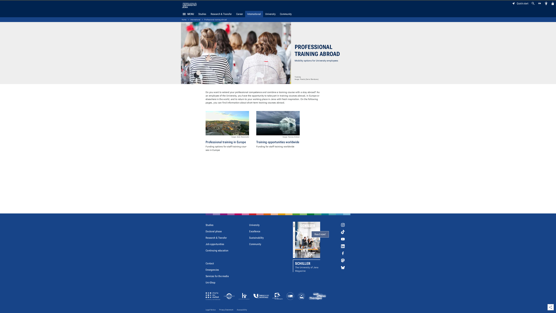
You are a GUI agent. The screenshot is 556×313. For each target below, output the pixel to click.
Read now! (320, 234)
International (254, 14)
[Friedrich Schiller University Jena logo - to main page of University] (189, 5)
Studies (202, 14)
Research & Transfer (221, 14)
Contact (210, 263)
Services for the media (217, 276)
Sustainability (256, 237)
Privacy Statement (226, 310)
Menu (190, 14)
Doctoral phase (214, 231)
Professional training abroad (215, 20)
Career (239, 14)
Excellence (254, 231)
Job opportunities (215, 244)
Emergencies (212, 269)
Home (184, 20)
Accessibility (242, 310)
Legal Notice (211, 310)
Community (286, 14)
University (270, 14)
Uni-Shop (210, 282)
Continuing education (217, 250)
